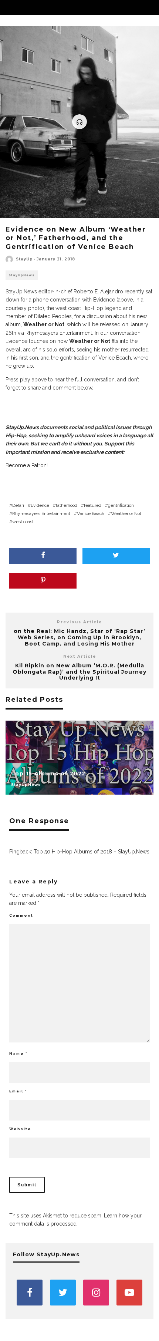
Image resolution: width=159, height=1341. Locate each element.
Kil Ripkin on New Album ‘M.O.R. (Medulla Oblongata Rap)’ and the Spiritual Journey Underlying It (79, 671)
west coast (23, 521)
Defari (18, 505)
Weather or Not (126, 513)
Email (18, 1091)
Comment (21, 915)
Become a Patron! (27, 465)
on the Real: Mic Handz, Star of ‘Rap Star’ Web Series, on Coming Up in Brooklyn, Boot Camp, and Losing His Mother (79, 637)
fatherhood (66, 505)
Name (18, 1053)
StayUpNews (22, 275)
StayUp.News (22, 427)
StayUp (24, 259)
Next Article (79, 656)
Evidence (40, 505)
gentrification (121, 505)
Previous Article (79, 622)
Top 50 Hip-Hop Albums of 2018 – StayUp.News (91, 852)
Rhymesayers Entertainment (59, 333)
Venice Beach (90, 513)
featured (92, 505)
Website (20, 1129)
